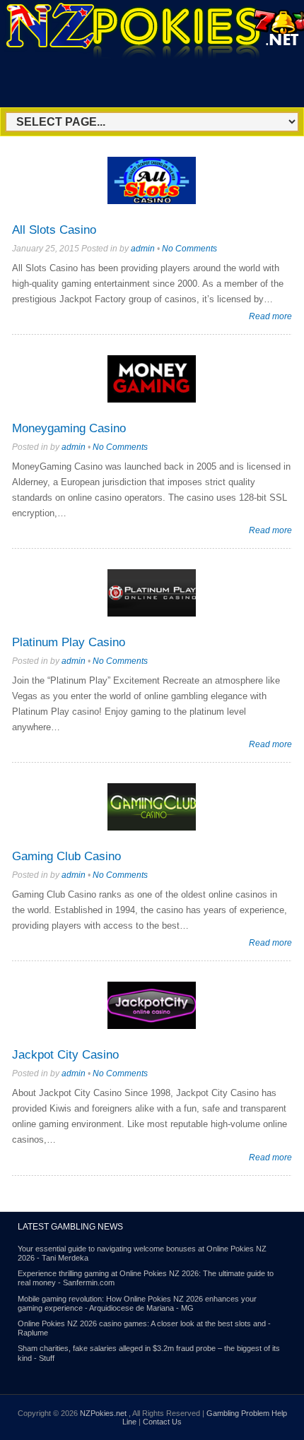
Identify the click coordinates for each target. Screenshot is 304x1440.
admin (143, 249)
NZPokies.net (104, 1413)
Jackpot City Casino (65, 1054)
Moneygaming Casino (69, 428)
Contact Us (162, 1421)
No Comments (189, 249)
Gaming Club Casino (66, 856)
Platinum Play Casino (68, 642)
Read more (270, 316)
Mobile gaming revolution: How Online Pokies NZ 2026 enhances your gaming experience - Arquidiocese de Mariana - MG (137, 1303)
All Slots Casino (54, 230)
